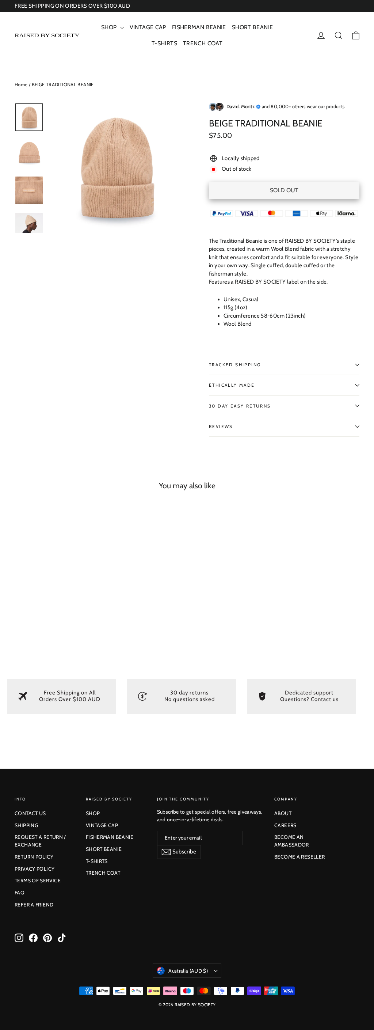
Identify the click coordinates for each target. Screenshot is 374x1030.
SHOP (109, 27)
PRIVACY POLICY (34, 869)
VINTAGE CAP (148, 27)
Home (21, 84)
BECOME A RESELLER (299, 857)
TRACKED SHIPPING (235, 364)
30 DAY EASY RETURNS (240, 406)
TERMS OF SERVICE (38, 880)
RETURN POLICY (34, 857)
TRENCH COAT (202, 43)
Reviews (221, 426)
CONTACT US (30, 813)
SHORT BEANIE (252, 27)
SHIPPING (26, 825)
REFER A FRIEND (34, 905)
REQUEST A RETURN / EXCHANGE (40, 841)
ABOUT (282, 813)
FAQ (19, 892)
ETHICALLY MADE (232, 385)
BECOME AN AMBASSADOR (291, 841)
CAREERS (285, 825)
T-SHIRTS (164, 43)
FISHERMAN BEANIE (199, 27)
